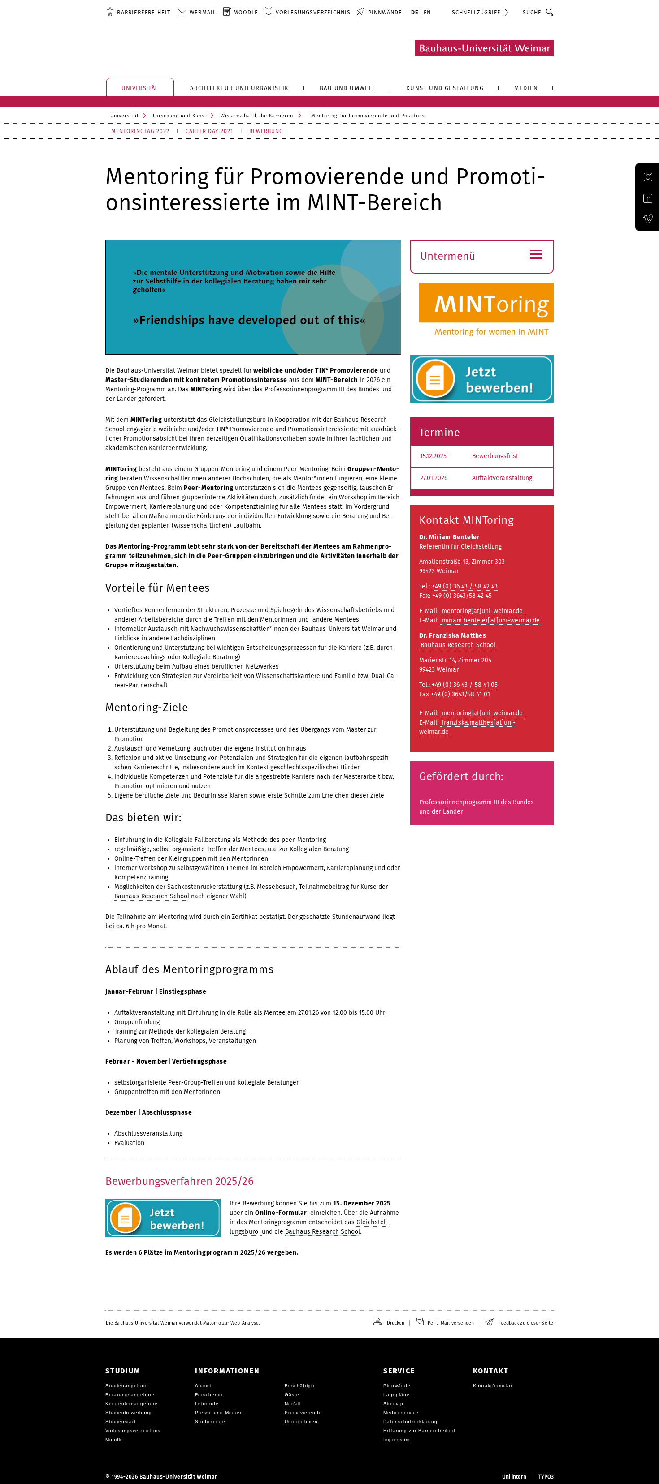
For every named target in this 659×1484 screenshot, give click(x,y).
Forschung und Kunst (180, 116)
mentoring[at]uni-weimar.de (482, 611)
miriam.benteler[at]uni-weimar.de (491, 620)
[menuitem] (138, 12)
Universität (124, 116)
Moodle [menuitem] (246, 12)
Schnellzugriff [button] (476, 12)
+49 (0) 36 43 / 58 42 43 (465, 586)
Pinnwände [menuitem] (385, 12)
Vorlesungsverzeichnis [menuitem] (313, 12)
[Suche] (549, 12)
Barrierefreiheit (143, 12)
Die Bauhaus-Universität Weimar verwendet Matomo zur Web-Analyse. (183, 1323)
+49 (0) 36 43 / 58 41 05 (465, 685)
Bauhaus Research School (151, 896)
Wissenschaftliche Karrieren (257, 116)
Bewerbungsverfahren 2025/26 (179, 1181)
